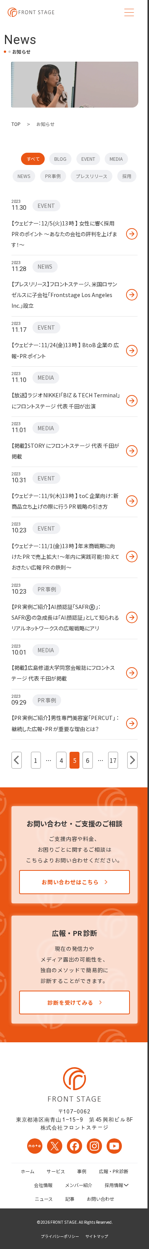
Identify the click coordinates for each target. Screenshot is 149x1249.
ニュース (44, 1198)
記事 (69, 1198)
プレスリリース (91, 176)
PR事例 (53, 176)
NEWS (24, 176)
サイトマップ (96, 1236)
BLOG (60, 158)
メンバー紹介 (78, 1185)
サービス (56, 1171)
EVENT (88, 158)
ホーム (27, 1171)
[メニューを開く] (129, 12)
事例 (81, 1171)
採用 (126, 176)
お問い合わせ (100, 1198)
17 (113, 760)
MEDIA (116, 158)
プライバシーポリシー (60, 1236)
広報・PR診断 (114, 1171)
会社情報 (43, 1185)
